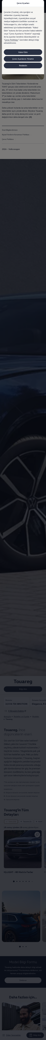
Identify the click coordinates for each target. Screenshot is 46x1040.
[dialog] (23, 520)
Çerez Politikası (11, 40)
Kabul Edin (23, 52)
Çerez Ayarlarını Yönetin (23, 59)
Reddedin (23, 65)
